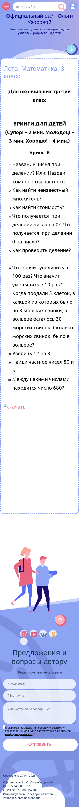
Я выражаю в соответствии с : (38, 731)
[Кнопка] (72, 6)
